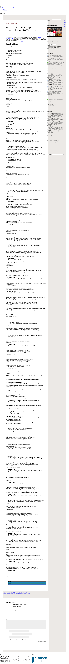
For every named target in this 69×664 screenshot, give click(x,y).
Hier (6, 37)
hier (22, 41)
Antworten (44, 604)
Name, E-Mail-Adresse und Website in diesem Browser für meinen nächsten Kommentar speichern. (23, 639)
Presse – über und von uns (18, 659)
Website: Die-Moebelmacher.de (19, 660)
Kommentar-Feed (29, 659)
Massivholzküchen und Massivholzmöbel (65, 23)
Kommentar (8, 619)
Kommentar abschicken (42, 641)
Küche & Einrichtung (5, 9)
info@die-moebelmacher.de (7, 662)
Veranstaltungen (4, 10)
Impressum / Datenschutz (18, 656)
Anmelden (27, 656)
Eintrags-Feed (28, 658)
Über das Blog (16, 658)
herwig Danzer (9, 23)
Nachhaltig (15, 604)
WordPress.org (28, 660)
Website (7, 637)
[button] (9, 581)
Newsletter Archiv (5, 11)
